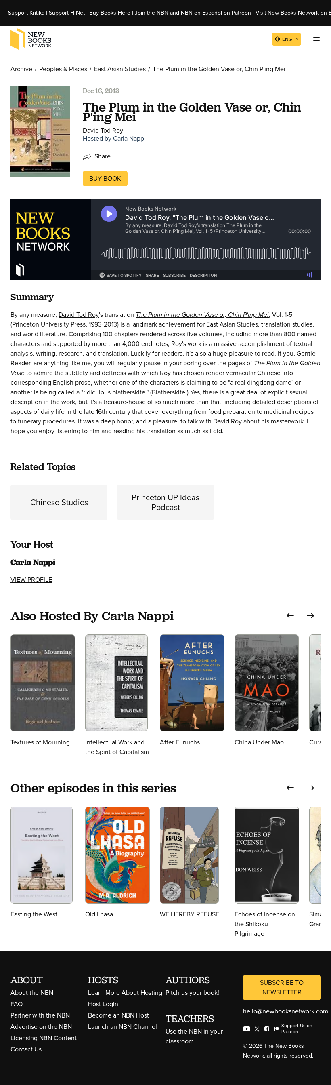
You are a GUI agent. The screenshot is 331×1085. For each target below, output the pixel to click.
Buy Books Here (109, 12)
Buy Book (105, 178)
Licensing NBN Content (43, 1038)
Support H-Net (67, 12)
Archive (21, 69)
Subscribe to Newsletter (282, 987)
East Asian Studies (120, 69)
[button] (290, 615)
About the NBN (31, 992)
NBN (162, 12)
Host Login (103, 1004)
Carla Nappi (129, 138)
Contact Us (26, 1049)
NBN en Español (201, 12)
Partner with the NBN (40, 1015)
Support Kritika (26, 12)
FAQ (16, 1004)
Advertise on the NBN (41, 1026)
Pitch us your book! (192, 992)
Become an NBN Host (118, 1015)
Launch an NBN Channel (122, 1026)
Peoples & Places (63, 69)
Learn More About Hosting (125, 992)
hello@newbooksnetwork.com (285, 1011)
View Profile (31, 579)
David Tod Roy (79, 314)
